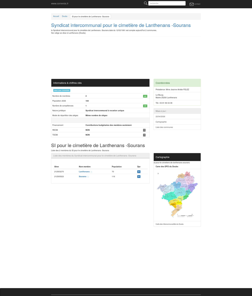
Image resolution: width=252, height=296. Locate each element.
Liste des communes (164, 127)
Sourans (83, 176)
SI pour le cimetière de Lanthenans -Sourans (90, 16)
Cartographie (161, 121)
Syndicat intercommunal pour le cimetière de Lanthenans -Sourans (121, 25)
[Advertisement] (130, 57)
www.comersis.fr (59, 3)
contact (197, 3)
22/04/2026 (160, 116)
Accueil (56, 16)
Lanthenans (85, 171)
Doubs (64, 16)
